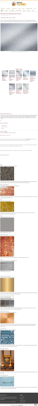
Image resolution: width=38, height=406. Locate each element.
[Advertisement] (19, 61)
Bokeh (24, 10)
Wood (23, 8)
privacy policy (21, 405)
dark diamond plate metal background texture (8, 166)
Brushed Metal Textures (4, 15)
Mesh (35, 8)
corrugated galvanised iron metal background (8, 260)
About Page (22, 397)
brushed (7, 17)
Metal (2, 10)
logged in (6, 132)
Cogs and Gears (3, 328)
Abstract (28, 10)
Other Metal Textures (4, 348)
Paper (19, 8)
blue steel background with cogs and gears (8, 329)
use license (14, 401)
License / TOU (22, 400)
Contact (21, 398)
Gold (1, 199)
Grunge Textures (29, 8)
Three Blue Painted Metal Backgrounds (7, 376)
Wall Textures (18, 10)
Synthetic (6, 10)
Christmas (8, 8)
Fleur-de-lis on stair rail (4, 349)
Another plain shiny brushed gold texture (7, 277)
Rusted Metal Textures (4, 184)
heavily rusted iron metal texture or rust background (9, 185)
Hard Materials (12, 10)
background (3, 17)
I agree (35, 404)
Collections (3, 8)
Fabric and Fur (14, 8)
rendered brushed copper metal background (8, 312)
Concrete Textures (3, 295)
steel (10, 17)
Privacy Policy (22, 401)
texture (13, 17)
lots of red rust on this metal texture (6, 235)
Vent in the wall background (5, 297)
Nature (33, 10)
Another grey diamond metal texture (7, 217)
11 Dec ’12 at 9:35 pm (4, 126)
